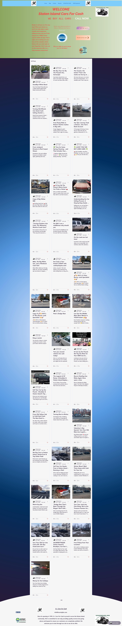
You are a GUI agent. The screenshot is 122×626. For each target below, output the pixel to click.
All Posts (33, 61)
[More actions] (48, 81)
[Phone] (90, 18)
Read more (62, 30)
